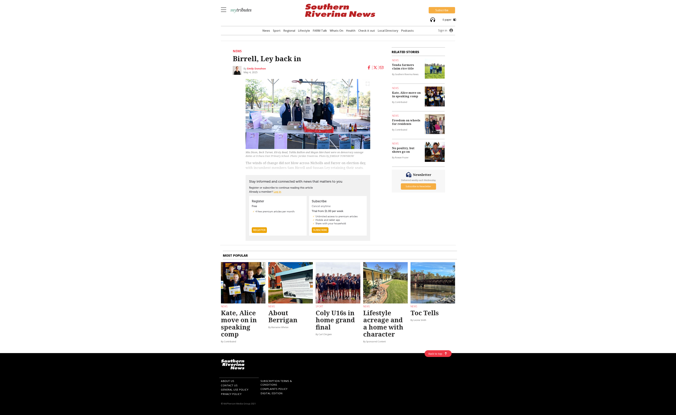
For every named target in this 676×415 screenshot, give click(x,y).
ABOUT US (227, 381)
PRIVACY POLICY (231, 394)
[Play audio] (432, 19)
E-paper (447, 19)
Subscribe (441, 10)
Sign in (442, 30)
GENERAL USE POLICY (234, 389)
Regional (289, 31)
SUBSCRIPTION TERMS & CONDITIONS (276, 382)
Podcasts (407, 31)
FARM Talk (320, 31)
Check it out (366, 31)
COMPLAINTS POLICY (274, 389)
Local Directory (388, 31)
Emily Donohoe (256, 68)
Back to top (435, 353)
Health (350, 31)
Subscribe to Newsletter (418, 186)
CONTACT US (229, 385)
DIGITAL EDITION (272, 393)
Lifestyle (304, 31)
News (266, 31)
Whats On (336, 31)
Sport (277, 31)
